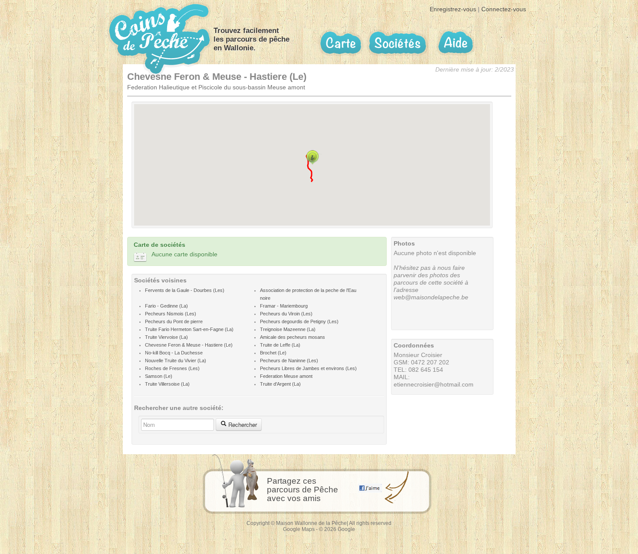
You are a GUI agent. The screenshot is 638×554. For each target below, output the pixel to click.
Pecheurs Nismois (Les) (170, 313)
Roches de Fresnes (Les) (172, 368)
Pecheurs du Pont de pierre (174, 321)
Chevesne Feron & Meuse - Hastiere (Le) (189, 344)
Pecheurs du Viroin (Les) (286, 313)
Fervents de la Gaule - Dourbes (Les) (184, 290)
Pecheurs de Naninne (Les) (289, 360)
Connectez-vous (503, 9)
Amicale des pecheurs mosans (292, 337)
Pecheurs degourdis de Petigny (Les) (299, 321)
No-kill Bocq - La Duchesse (174, 352)
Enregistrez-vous (453, 9)
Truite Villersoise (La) (167, 384)
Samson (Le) (158, 376)
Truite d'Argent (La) (280, 384)
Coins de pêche (159, 38)
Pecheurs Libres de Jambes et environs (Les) (308, 368)
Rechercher (242, 424)
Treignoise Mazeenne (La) (288, 329)
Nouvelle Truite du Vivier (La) (175, 360)
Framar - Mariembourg (284, 305)
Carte (341, 43)
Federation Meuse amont (286, 376)
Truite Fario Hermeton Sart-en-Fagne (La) (189, 329)
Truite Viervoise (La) (166, 337)
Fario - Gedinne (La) (166, 305)
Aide (455, 42)
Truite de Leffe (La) (280, 344)
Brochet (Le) (273, 352)
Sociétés (397, 42)
